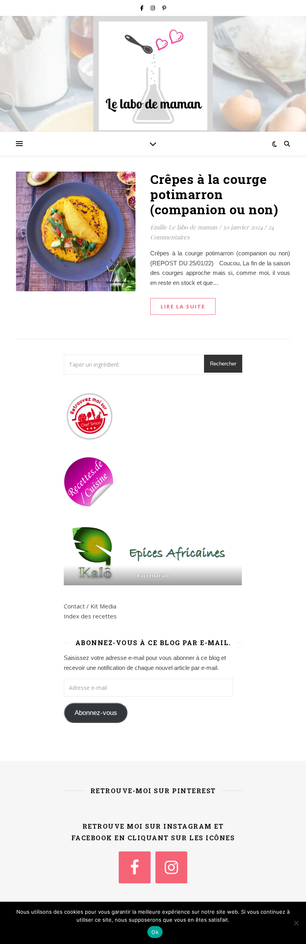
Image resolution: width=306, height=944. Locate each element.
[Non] (296, 923)
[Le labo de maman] (153, 76)
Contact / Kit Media (90, 606)
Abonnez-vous (96, 713)
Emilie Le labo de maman (183, 227)
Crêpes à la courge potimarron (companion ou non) (214, 194)
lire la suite (183, 306)
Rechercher (223, 364)
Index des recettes (90, 616)
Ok (155, 932)
